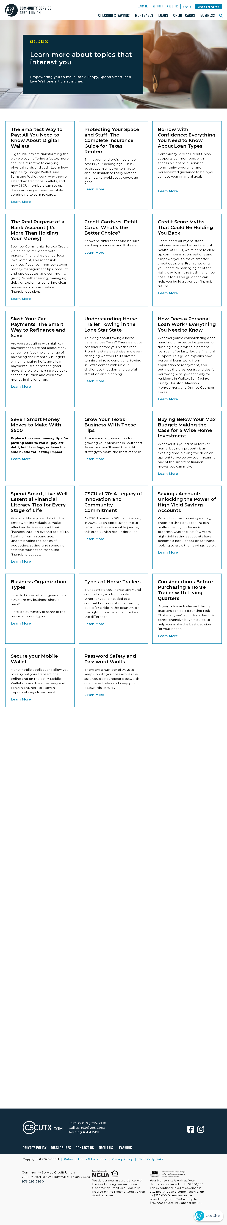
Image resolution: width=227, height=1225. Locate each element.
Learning (125, 1147)
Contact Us (85, 1147)
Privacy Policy (34, 1147)
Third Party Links (151, 1159)
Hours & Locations (92, 1159)
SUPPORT (158, 6)
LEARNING (143, 6)
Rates (68, 1159)
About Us (105, 1147)
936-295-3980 (33, 1181)
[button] (221, 15)
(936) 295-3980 (94, 1123)
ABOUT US (172, 6)
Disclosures (61, 1147)
